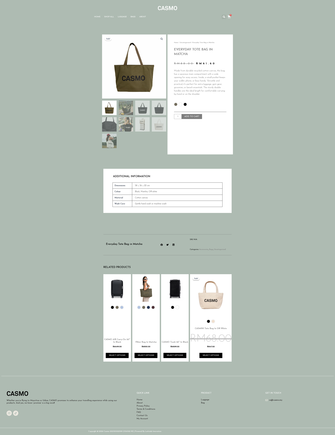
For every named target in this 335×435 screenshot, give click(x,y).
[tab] (131, 176)
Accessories (203, 249)
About (142, 17)
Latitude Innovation (153, 431)
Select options (117, 355)
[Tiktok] (15, 413)
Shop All (109, 17)
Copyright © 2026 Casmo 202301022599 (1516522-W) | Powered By (116, 431)
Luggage (122, 17)
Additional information (131, 176)
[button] (224, 17)
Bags (133, 17)
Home (97, 17)
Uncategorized (185, 42)
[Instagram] (9, 413)
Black (137, 192)
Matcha (144, 192)
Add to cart (191, 116)
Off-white (153, 192)
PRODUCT (206, 393)
